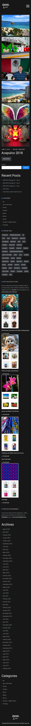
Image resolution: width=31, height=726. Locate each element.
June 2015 (6, 665)
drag (15, 254)
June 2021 (6, 619)
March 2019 (6, 660)
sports (13, 271)
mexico (26, 261)
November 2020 (7, 625)
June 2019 (6, 654)
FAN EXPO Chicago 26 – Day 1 (11, 186)
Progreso (17, 268)
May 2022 (5, 604)
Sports (5, 219)
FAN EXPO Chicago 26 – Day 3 (11, 180)
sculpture (5, 271)
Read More (6, 159)
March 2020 (6, 636)
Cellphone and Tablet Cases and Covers (13, 453)
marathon (5, 261)
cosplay (19, 248)
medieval (19, 261)
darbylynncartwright (16, 251)
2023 (3, 238)
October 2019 (6, 645)
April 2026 (6, 532)
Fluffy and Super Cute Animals (10, 371)
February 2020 (7, 639)
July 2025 (5, 546)
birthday (13, 241)
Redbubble (5, 517)
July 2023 (5, 590)
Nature (15, 149)
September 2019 (7, 648)
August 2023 (6, 587)
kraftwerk (5, 258)
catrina (4, 245)
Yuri (10, 274)
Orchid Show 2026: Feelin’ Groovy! (12, 192)
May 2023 (5, 596)
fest (20, 254)
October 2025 (6, 541)
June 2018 (6, 662)
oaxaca (17, 264)
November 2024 (7, 558)
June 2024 (6, 567)
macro (19, 258)
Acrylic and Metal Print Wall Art (10, 411)
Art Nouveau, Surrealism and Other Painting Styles (15, 330)
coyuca (26, 248)
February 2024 (7, 575)
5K (23, 235)
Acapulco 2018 (12, 153)
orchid (23, 264)
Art (3, 201)
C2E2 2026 (6, 189)
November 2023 (7, 578)
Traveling (21, 149)
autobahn (5, 241)
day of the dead (7, 254)
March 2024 (6, 572)
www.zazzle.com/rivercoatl (9, 292)
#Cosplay (5, 235)
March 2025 (6, 552)
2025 (8, 238)
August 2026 (6, 529)
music (4, 264)
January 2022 (6, 610)
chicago (4, 248)
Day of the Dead (7, 204)
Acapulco (15, 238)
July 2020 (5, 631)
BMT (19, 241)
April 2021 (6, 622)
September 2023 (7, 584)
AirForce (22, 238)
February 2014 (7, 668)
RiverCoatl (6, 333)
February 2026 (7, 535)
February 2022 (7, 607)
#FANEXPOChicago (15, 235)
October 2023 (6, 581)
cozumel (4, 251)
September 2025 (7, 543)
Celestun (12, 245)
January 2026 (6, 538)
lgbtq (12, 258)
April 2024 (6, 570)
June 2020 (6, 633)
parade (4, 268)
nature (10, 264)
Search (3, 164)
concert (11, 248)
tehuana (19, 271)
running (24, 268)
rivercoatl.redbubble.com (19, 517)
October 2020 (6, 628)
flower (26, 254)
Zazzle (14, 290)
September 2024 (7, 561)
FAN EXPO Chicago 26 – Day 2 (11, 183)
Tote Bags (4, 499)
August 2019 (6, 651)
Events (5, 207)
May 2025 (5, 549)
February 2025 (7, 555)
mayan (12, 261)
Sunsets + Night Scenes (9, 222)
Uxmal (26, 271)
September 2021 (7, 616)
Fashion (5, 210)
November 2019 (7, 642)
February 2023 (7, 599)
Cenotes (19, 245)
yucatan (4, 274)
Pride (10, 268)
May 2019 (5, 657)
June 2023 (6, 593)
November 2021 (7, 613)
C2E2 (24, 241)
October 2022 (6, 602)
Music (4, 213)
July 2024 (5, 564)
